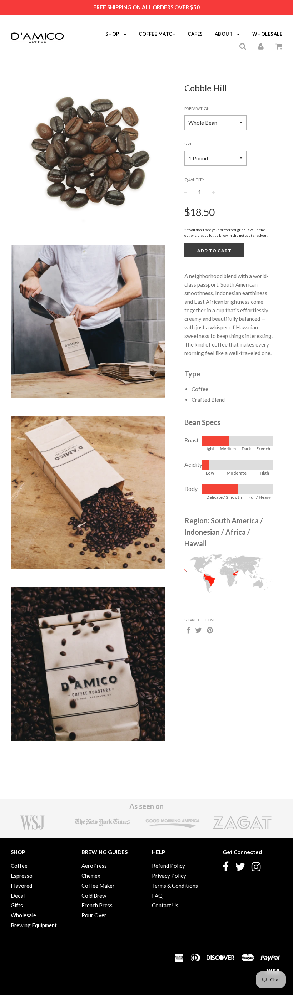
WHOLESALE (267, 34)
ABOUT (224, 34)
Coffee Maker (98, 885)
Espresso (22, 875)
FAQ (157, 895)
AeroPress (94, 865)
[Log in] (261, 46)
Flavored (21, 885)
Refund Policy (168, 865)
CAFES (195, 34)
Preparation (197, 108)
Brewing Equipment (34, 925)
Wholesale (23, 915)
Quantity (194, 179)
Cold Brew (93, 895)
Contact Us (165, 905)
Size (188, 144)
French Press (97, 905)
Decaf (18, 895)
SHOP (113, 34)
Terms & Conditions (175, 885)
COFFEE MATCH (157, 34)
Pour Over (93, 915)
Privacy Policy (169, 875)
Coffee (19, 865)
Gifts (17, 905)
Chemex (90, 875)
